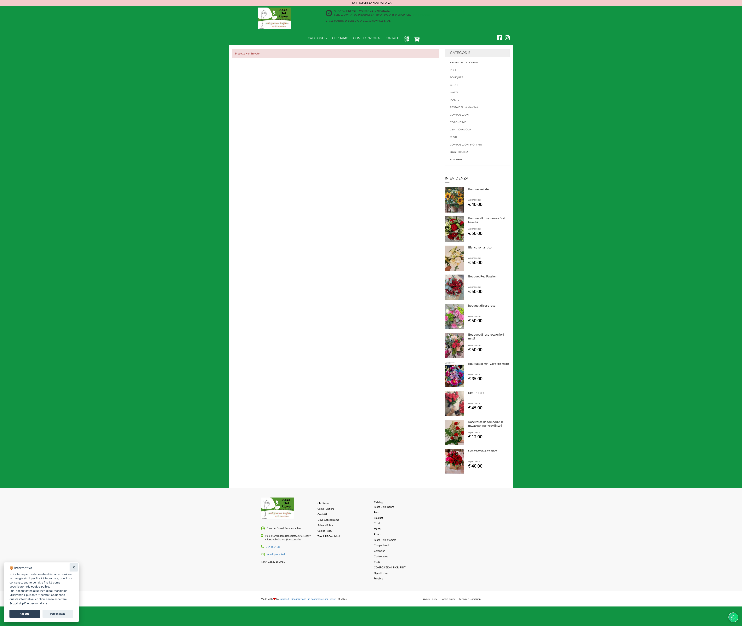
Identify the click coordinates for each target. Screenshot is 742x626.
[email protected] (421, 14)
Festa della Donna (464, 62)
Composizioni (460, 114)
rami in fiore (476, 392)
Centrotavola (460, 129)
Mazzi (454, 92)
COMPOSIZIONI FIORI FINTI (467, 144)
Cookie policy (324, 530)
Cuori (454, 84)
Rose (453, 69)
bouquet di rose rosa (481, 305)
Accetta (25, 613)
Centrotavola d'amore (482, 450)
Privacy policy (325, 525)
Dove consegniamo (328, 519)
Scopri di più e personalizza (28, 603)
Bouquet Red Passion (482, 276)
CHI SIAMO (340, 38)
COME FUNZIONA (366, 38)
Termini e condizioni (328, 536)
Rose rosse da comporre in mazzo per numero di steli (485, 423)
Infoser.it (284, 598)
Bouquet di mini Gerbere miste (488, 363)
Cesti (453, 137)
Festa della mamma (464, 107)
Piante (454, 99)
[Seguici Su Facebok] (497, 37)
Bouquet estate (478, 189)
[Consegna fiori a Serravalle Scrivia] (274, 18)
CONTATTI (392, 38)
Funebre (456, 159)
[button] (406, 39)
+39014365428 (456, 11)
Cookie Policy (448, 598)
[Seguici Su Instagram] (506, 37)
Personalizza (58, 613)
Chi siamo (322, 503)
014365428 (273, 546)
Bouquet (456, 77)
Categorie (460, 53)
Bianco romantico (480, 247)
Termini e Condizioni (470, 598)
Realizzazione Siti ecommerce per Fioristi (314, 598)
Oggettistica (459, 151)
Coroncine (458, 122)
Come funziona (325, 508)
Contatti (322, 514)
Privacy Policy (429, 598)
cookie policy (40, 586)
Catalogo (316, 38)
